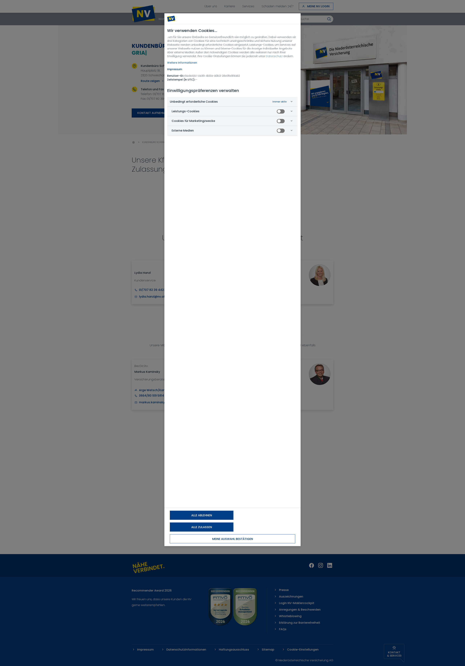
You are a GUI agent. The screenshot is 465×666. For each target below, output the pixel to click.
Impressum (174, 69)
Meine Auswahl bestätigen (232, 539)
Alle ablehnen (201, 515)
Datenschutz (274, 56)
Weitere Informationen (182, 62)
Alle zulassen (201, 527)
